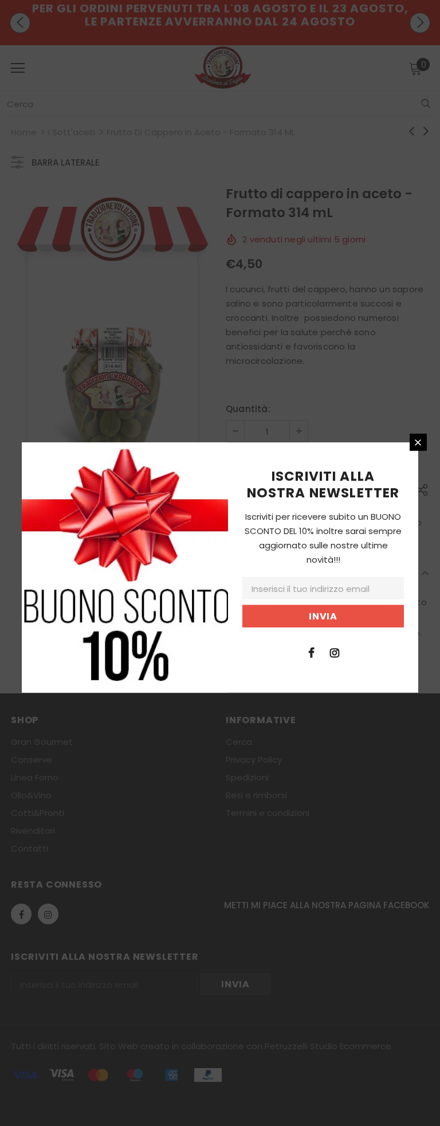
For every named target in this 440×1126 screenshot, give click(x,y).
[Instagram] (334, 651)
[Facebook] (311, 651)
